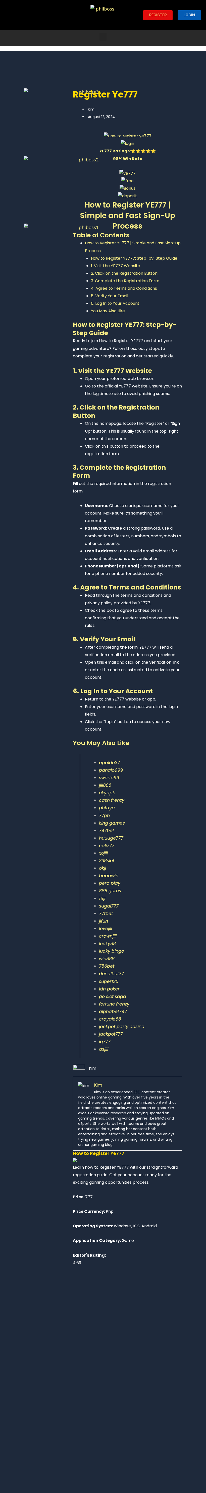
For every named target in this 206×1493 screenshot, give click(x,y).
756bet (106, 966)
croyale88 (110, 1019)
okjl (102, 868)
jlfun (103, 921)
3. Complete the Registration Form (125, 281)
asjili (103, 1049)
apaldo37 (109, 763)
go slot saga (112, 996)
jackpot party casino (121, 1027)
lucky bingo (111, 951)
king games (112, 823)
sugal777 (109, 906)
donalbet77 (111, 974)
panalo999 (111, 770)
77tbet (106, 914)
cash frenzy (111, 800)
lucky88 (107, 944)
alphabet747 (113, 1012)
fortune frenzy (114, 1004)
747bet (106, 831)
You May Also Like (108, 311)
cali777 (106, 846)
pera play (109, 883)
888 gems (110, 891)
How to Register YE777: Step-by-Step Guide (134, 258)
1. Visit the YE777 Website (115, 266)
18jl (102, 898)
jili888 (105, 785)
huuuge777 (111, 838)
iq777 (105, 1042)
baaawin (108, 876)
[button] (103, 37)
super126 (108, 981)
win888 (107, 959)
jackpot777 (111, 1034)
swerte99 (109, 778)
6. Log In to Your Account (115, 303)
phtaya (107, 808)
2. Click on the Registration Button (124, 273)
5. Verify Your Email (109, 296)
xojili (103, 853)
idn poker (109, 989)
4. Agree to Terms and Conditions (124, 288)
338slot (106, 861)
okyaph (107, 793)
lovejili (105, 929)
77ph (104, 816)
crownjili (108, 936)
